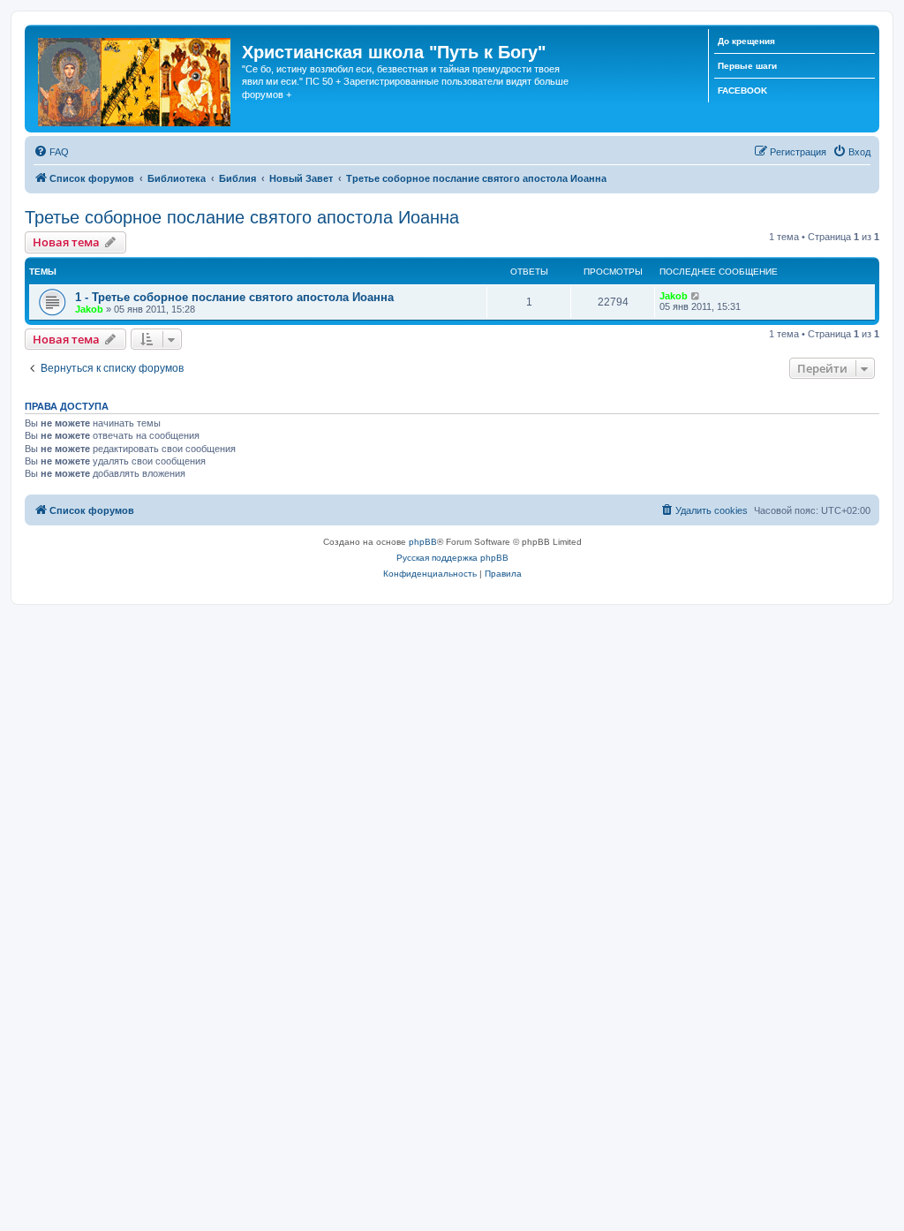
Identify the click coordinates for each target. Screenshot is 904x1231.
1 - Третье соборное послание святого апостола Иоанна (234, 297)
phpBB (423, 542)
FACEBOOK (742, 90)
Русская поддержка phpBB (452, 558)
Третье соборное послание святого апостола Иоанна (242, 217)
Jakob (89, 309)
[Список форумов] (135, 78)
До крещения (746, 41)
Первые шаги (747, 66)
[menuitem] (51, 151)
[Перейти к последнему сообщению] (696, 296)
